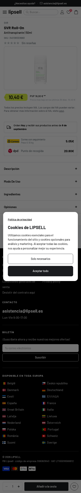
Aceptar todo (41, 271)
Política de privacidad (20, 219)
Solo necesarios (40, 258)
